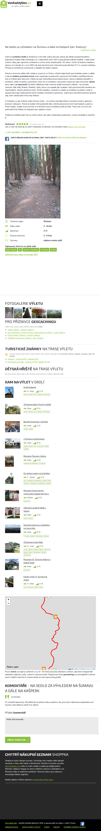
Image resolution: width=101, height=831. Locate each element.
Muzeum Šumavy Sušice (35, 456)
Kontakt (56, 827)
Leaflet (75, 669)
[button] (49, 596)
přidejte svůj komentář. (76, 127)
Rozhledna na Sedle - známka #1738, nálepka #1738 (29, 362)
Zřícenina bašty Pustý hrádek (37, 404)
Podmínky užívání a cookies (75, 827)
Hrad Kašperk (30, 387)
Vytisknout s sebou (88, 50)
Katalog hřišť (27, 827)
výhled (53, 250)
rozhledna (44, 250)
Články (47, 827)
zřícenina (46, 394)
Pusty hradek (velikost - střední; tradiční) (24, 335)
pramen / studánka (30, 250)
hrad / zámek (11, 250)
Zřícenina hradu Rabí (33, 542)
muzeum (40, 446)
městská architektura (31, 463)
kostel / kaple (28, 429)
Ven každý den (11, 823)
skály (46, 446)
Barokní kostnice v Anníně (36, 421)
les (20, 250)
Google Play (38, 780)
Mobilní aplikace (11, 827)
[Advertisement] (50, 27)
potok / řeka (46, 481)
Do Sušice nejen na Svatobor (37, 473)
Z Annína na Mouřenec (34, 439)
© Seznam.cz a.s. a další (87, 669)
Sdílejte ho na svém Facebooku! (72, 138)
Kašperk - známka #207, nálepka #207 (23, 359)
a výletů (36, 827)
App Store (49, 780)
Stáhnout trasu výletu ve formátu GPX (21, 255)
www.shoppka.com (12, 766)
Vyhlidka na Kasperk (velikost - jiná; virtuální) (25, 338)
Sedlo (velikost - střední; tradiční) (21, 330)
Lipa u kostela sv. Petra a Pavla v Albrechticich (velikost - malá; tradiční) (36, 332)
